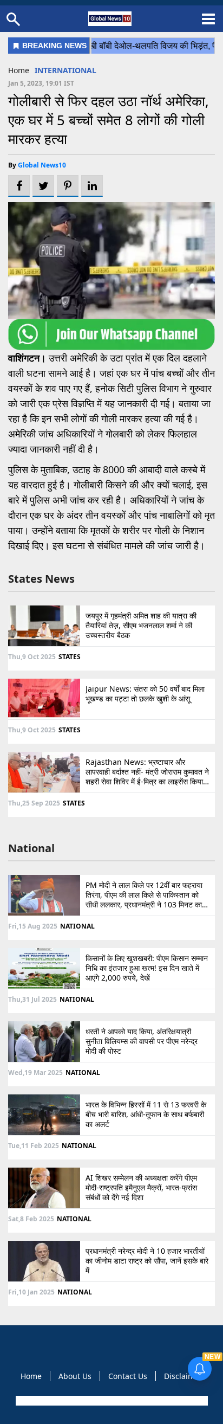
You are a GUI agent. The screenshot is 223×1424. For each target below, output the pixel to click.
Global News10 (42, 165)
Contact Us (127, 1376)
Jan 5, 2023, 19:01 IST (41, 83)
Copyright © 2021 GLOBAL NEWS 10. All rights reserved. (111, 1401)
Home (18, 70)
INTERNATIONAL (65, 70)
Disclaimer (183, 1376)
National (31, 848)
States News (41, 578)
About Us (74, 1376)
